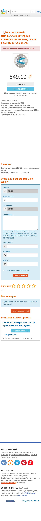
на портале (13, 483)
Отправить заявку (20, 275)
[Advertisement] (20, 138)
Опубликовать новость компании (13, 478)
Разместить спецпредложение (18, 476)
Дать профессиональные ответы (21, 480)
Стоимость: (7, 205)
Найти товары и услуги (9, 452)
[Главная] (2, 11)
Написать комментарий (20, 311)
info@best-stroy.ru (30, 493)
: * (8, 196)
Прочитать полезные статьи (19, 455)
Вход (39, 12)
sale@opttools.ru (11, 335)
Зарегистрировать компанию (11, 473)
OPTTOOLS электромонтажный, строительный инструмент (18, 324)
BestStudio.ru (22, 495)
